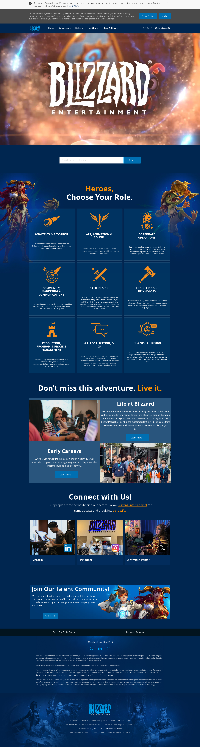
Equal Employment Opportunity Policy (87, 660)
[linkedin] (100, 649)
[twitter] (91, 649)
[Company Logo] (37, 28)
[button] (148, 16)
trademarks (73, 724)
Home (51, 28)
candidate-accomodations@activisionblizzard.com (139, 672)
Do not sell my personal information (108, 728)
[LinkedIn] (52, 542)
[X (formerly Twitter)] (147, 542)
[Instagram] (100, 542)
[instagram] (108, 649)
